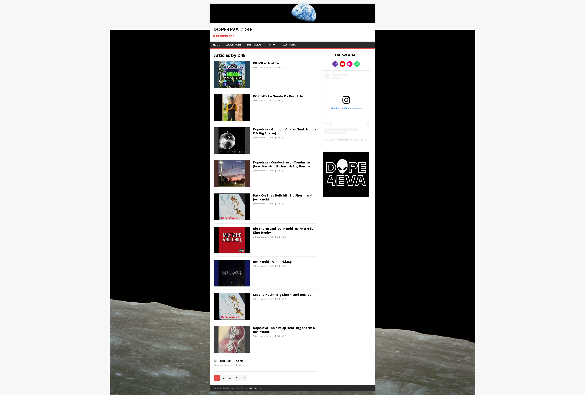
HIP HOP (272, 44)
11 (237, 377)
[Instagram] (350, 64)
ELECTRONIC (289, 44)
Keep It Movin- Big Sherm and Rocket (282, 295)
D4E (278, 67)
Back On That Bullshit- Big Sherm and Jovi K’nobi (282, 197)
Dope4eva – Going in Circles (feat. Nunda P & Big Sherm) (285, 131)
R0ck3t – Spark (231, 361)
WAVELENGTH (233, 44)
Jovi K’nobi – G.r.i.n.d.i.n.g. (272, 262)
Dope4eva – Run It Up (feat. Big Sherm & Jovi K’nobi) (284, 330)
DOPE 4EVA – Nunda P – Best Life (278, 96)
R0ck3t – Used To (266, 63)
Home (216, 44)
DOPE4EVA (329, 140)
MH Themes (255, 388)
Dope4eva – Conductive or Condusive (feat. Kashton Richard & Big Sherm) (281, 164)
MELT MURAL (254, 44)
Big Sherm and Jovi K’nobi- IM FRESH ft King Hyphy (283, 230)
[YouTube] (342, 64)
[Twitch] (335, 64)
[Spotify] (357, 64)
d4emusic (343, 140)
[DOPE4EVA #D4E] (292, 21)
